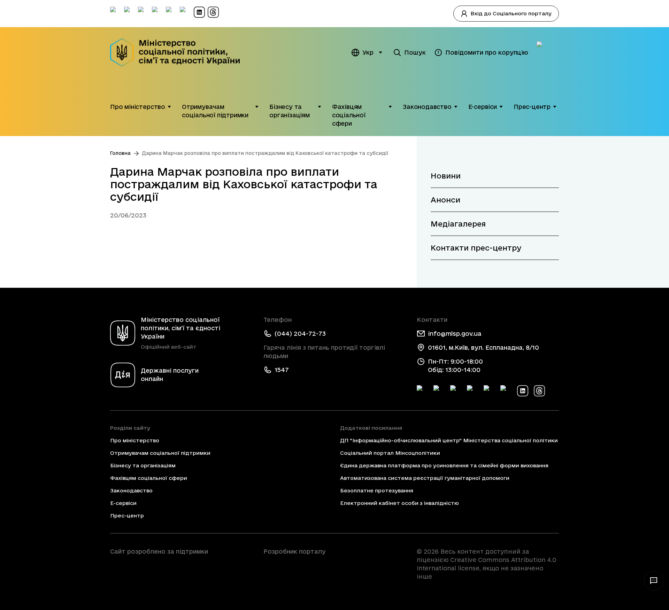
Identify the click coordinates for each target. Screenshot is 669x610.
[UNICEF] (181, 571)
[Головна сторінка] (179, 52)
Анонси (445, 200)
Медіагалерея (458, 224)
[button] (169, 107)
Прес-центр (532, 106)
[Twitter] (439, 390)
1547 (282, 369)
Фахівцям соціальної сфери (349, 115)
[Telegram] (455, 390)
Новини (446, 176)
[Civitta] (334, 564)
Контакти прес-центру (476, 248)
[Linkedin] (522, 390)
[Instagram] (472, 390)
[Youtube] (489, 390)
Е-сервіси (482, 106)
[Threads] (539, 390)
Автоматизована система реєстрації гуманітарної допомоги (424, 478)
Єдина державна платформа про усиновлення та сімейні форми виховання (444, 465)
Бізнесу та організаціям (289, 110)
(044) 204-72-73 (300, 333)
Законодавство (427, 106)
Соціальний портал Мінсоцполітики (390, 453)
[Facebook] (422, 390)
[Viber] (506, 390)
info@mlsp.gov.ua (455, 333)
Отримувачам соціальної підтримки (215, 110)
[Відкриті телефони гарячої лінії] (653, 581)
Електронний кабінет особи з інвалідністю (399, 503)
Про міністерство (137, 106)
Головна (120, 153)
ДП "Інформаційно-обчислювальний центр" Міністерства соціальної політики (449, 440)
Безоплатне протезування (376, 490)
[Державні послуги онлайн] (548, 52)
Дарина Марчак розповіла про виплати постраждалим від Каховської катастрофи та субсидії (265, 153)
